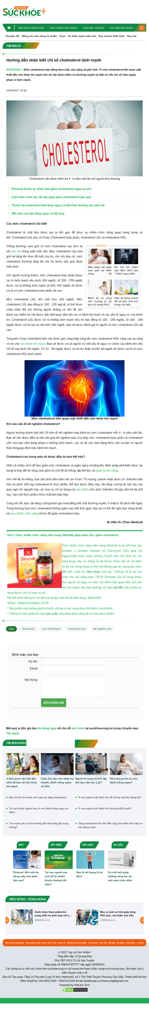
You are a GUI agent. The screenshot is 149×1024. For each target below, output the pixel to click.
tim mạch (39, 343)
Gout (62, 36)
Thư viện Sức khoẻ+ (121, 28)
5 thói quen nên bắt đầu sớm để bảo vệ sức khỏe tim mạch (21, 782)
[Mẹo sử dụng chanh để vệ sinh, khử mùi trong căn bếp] (126, 287)
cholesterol (28, 628)
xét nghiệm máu (102, 628)
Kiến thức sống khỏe (31, 28)
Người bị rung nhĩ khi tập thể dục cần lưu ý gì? (91, 780)
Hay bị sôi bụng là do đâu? (89, 874)
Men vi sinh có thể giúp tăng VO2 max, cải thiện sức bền (52, 913)
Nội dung (31, 679)
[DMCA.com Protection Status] (74, 989)
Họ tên (32, 661)
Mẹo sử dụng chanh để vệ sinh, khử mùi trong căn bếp (126, 301)
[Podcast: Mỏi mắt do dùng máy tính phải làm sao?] (27, 859)
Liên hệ (140, 943)
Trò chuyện (93, 943)
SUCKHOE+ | (14, 69)
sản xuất (51, 613)
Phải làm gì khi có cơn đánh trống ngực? (124, 780)
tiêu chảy (93, 571)
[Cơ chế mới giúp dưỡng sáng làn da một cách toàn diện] (122, 859)
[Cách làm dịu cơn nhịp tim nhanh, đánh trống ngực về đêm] (57, 764)
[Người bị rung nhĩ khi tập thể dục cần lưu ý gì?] (91, 764)
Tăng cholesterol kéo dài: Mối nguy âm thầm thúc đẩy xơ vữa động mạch (110, 825)
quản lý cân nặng (107, 470)
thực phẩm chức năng (24, 513)
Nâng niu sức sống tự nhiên (39, 36)
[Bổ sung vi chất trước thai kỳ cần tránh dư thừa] (87, 920)
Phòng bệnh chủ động (76, 943)
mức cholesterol (51, 628)
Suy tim (131, 36)
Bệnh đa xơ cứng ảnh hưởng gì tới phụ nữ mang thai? (100, 301)
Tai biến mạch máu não (82, 36)
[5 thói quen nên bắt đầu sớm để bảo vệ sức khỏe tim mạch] (22, 764)
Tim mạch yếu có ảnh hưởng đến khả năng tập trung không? (39, 825)
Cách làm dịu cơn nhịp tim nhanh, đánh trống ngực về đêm (57, 782)
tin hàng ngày (47, 728)
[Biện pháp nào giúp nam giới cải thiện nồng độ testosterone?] (100, 256)
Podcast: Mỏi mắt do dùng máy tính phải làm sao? (26, 876)
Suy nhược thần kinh (111, 36)
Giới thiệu (130, 943)
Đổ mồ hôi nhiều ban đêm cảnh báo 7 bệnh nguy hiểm (126, 270)
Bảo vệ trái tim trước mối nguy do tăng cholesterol (37, 797)
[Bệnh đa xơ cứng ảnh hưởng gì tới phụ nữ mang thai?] (100, 287)
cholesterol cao (76, 628)
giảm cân (87, 535)
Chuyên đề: (12, 36)
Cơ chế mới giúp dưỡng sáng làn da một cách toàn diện (120, 876)
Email (33, 668)
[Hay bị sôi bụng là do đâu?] (90, 859)
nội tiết (117, 587)
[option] (41, 917)
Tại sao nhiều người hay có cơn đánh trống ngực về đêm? (38, 810)
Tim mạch (12, 733)
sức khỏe (26, 343)
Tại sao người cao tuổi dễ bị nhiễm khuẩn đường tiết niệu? (56, 878)
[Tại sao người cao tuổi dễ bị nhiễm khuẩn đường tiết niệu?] (59, 859)
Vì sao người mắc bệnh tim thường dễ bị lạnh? (105, 808)
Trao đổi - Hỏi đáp (93, 28)
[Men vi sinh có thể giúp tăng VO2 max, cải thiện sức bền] (22, 917)
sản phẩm (82, 489)
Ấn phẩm (121, 943)
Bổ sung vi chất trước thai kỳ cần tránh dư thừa (118, 913)
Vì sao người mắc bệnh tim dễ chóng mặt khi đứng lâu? (110, 797)
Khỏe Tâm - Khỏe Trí (56, 943)
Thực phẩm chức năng (63, 28)
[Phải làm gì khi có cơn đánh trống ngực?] (126, 764)
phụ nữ (16, 251)
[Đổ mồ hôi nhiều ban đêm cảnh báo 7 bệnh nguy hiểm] (126, 256)
